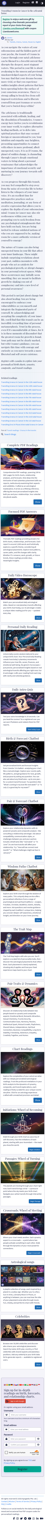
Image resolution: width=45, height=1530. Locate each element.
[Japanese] (23, 1384)
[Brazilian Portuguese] (9, 1384)
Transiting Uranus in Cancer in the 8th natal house (21, 393)
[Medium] (41, 1518)
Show (37, 501)
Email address (10, 1425)
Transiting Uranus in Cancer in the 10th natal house (21, 386)
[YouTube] (29, 1518)
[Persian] (37, 1384)
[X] (21, 1518)
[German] (12, 1384)
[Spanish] (7, 1384)
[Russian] (16, 1384)
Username (8, 1410)
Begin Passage (35, 1201)
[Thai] (34, 1384)
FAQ (2, 1504)
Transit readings (13, 430)
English (38, 42)
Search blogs (10, 434)
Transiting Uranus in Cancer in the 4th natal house (21, 409)
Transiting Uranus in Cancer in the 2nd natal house (21, 417)
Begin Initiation (35, 1149)
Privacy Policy (9, 1463)
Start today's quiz (34, 729)
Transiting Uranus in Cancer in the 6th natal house (21, 401)
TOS (30, 1460)
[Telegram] (25, 1518)
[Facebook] (14, 1518)
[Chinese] (21, 1384)
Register (6, 19)
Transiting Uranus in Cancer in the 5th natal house (21, 405)
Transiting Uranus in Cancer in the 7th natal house (21, 397)
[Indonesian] (39, 1384)
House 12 (31, 42)
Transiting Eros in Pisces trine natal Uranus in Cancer (22, 424)
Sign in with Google (17, 1401)
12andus (9, 38)
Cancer (24, 42)
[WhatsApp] (34, 1518)
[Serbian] (32, 1384)
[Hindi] (28, 1384)
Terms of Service (22, 1501)
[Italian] (18, 1384)
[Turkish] (30, 1384)
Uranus (18, 42)
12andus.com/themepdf (13, 28)
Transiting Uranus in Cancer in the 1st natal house (21, 420)
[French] (14, 1384)
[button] (42, 3)
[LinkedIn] (37, 1518)
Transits (12, 42)
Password (8, 1434)
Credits (8, 1504)
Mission (12, 1501)
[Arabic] (25, 1384)
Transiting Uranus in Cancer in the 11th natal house (21, 382)
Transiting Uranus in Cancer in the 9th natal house (21, 390)
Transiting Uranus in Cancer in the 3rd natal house (21, 413)
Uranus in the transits (28, 430)
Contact (4, 1501)
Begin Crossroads (34, 1253)
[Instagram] (17, 1518)
